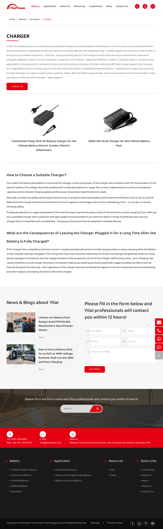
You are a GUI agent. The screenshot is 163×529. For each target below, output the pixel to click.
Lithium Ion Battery (21, 475)
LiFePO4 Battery (19, 481)
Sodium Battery (19, 486)
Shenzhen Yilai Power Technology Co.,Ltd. (42, 523)
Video (113, 475)
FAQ (112, 470)
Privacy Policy (115, 523)
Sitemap (95, 523)
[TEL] (159, 331)
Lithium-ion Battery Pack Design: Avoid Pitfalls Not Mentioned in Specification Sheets (56, 323)
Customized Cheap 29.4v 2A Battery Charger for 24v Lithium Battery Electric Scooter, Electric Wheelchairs (44, 145)
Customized (95, 6)
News (109, 6)
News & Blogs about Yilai (33, 302)
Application (49, 6)
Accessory (35, 19)
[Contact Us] (159, 347)
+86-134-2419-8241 (22, 443)
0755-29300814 (19, 439)
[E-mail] (159, 322)
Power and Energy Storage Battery (73, 475)
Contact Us (122, 6)
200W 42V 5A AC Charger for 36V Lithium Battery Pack (119, 143)
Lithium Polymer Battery (24, 470)
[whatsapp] (159, 339)
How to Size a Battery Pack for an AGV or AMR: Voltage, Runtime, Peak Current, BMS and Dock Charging (56, 355)
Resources (79, 6)
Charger (47, 19)
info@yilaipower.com (50, 443)
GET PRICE (94, 369)
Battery (35, 6)
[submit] (97, 408)
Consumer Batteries (66, 470)
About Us (65, 6)
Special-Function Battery (68, 481)
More (41, 337)
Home (12, 19)
